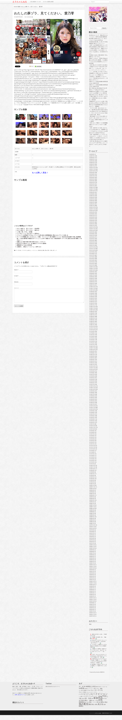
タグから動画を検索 (48, 1)
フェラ (91, 696)
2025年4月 (91, 180)
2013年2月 (91, 422)
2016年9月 (91, 351)
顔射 (104, 704)
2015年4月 (91, 379)
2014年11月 (92, 387)
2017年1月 (91, 344)
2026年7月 (91, 156)
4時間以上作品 (91, 686)
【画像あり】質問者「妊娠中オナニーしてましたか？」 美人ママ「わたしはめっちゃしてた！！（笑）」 (98, 650)
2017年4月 (91, 339)
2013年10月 (92, 409)
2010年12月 (92, 465)
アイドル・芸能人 (92, 688)
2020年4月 (91, 280)
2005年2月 (91, 578)
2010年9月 (91, 470)
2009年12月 (92, 485)
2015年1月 (91, 384)
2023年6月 (91, 217)
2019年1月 (91, 305)
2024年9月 (91, 192)
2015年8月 (91, 372)
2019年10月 (92, 290)
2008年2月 (91, 521)
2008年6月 (91, 515)
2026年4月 (91, 161)
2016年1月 (91, 364)
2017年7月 (91, 334)
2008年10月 (92, 508)
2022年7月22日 (19, 17)
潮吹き (103, 702)
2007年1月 (91, 543)
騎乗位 (81, 706)
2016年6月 (91, 356)
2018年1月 (91, 324)
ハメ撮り (81, 696)
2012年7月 (91, 434)
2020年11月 (92, 268)
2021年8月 (91, 253)
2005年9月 (91, 569)
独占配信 (83, 704)
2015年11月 (92, 367)
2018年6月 (91, 316)
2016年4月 (91, 359)
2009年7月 (91, 493)
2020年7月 (91, 275)
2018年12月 (92, 306)
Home (15, 6)
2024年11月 (92, 189)
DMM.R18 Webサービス (107, 713)
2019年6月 (91, 296)
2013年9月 (91, 411)
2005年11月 (92, 566)
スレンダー (94, 690)
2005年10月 (92, 568)
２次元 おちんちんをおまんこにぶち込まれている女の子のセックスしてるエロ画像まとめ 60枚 (98, 656)
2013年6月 (91, 415)
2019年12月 (92, 286)
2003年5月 (91, 607)
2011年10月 (92, 449)
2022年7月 (91, 235)
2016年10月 (92, 349)
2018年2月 (91, 323)
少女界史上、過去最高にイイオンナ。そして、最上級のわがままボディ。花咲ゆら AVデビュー (98, 78)
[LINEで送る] (38, 66)
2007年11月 (92, 526)
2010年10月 (92, 468)
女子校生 (81, 700)
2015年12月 (92, 366)
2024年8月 (91, 194)
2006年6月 (91, 554)
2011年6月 (91, 455)
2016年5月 (91, 358)
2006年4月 (91, 558)
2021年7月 (91, 255)
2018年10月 (92, 310)
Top (118, 716)
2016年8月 (91, 353)
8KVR (97, 686)
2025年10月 (92, 171)
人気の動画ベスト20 (35, 1)
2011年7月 (91, 454)
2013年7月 (91, 414)
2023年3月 (91, 222)
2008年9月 (91, 510)
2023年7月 (91, 215)
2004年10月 (92, 584)
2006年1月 (91, 563)
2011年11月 (92, 447)
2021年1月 (91, 265)
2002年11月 (92, 614)
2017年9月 (91, 331)
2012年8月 (91, 432)
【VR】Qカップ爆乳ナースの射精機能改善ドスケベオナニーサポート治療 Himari (98, 124)
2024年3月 (91, 202)
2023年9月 (91, 212)
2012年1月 (91, 444)
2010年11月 (92, 467)
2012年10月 (92, 429)
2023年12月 (92, 207)
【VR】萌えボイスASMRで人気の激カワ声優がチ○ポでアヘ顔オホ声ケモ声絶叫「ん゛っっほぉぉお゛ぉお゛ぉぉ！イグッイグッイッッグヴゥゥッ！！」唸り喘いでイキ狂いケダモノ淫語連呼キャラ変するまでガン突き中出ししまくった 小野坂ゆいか (98, 70)
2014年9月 (91, 391)
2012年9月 (91, 430)
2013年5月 (91, 417)
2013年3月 (91, 420)
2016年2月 (91, 363)
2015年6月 (91, 376)
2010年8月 (91, 472)
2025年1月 (91, 185)
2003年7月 (91, 604)
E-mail (15, 276)
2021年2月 (91, 263)
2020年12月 (92, 267)
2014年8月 (91, 392)
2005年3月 (91, 576)
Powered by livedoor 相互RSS (97, 672)
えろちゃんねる (19, 2)
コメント (16, 288)
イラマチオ (67, 167)
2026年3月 (91, 162)
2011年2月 (91, 462)
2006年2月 (91, 561)
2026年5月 (91, 159)
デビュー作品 (82, 692)
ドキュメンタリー (89, 692)
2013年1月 (91, 424)
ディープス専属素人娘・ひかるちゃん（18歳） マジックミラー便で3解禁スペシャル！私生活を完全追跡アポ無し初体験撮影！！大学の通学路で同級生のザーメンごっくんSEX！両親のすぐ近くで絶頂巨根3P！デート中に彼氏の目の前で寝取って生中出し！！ (49, 238)
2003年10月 (92, 601)
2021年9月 (91, 252)
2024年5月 (91, 199)
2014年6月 (91, 396)
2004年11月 (92, 583)
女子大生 (105, 698)
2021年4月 (91, 260)
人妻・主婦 (87, 698)
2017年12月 (92, 326)
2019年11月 (92, 288)
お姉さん (29, 250)
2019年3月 (91, 301)
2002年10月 (92, 616)
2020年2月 (91, 283)
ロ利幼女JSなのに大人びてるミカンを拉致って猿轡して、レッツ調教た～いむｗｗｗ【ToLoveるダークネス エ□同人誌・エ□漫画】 (98, 660)
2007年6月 (91, 535)
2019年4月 (91, 300)
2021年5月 (91, 258)
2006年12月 (92, 545)
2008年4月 (91, 518)
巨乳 (101, 700)
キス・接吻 (99, 688)
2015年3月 (91, 381)
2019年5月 (91, 298)
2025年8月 (91, 174)
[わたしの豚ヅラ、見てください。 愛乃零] (48, 41)
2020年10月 (92, 270)
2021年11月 (92, 248)
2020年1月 (91, 285)
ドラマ (95, 692)
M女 (35, 168)
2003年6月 (91, 606)
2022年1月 (91, 245)
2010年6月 (91, 475)
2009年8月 (91, 492)
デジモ (100, 690)
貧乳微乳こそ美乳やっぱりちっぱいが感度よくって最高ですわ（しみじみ (98, 666)
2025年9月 (91, 172)
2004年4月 (91, 593)
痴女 (90, 704)
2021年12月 (92, 247)
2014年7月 (91, 394)
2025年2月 (91, 184)
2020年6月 (91, 276)
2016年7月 (91, 354)
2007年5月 (91, 536)
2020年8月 (91, 273)
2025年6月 (91, 177)
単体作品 (34, 167)
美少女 (100, 704)
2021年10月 (92, 250)
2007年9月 (91, 530)
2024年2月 (91, 204)
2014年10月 (92, 389)
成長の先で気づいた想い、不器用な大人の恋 (98, 635)
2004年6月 (91, 589)
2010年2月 (91, 482)
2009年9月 (91, 490)
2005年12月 (92, 564)
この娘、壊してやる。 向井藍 (24, 232)
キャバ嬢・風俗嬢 (82, 690)
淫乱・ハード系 (93, 702)
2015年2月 (91, 382)
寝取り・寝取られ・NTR (91, 700)
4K (85, 686)
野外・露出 (73, 167)
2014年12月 (92, 386)
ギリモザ (88, 690)
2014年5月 (91, 397)
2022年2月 (91, 243)
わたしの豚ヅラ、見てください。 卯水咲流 (28, 228)
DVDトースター (102, 686)
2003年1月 (91, 611)
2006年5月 (91, 556)
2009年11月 (92, 487)
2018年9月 (91, 311)
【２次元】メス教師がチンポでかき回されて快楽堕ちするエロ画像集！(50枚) (98, 646)
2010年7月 (91, 473)
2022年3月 (91, 242)
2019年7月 (91, 295)
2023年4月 (91, 220)
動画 (19, 6)
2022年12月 (92, 227)
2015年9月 (91, 371)
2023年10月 (92, 210)
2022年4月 (91, 240)
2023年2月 (91, 223)
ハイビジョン (41, 167)
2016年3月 (91, 361)
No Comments (28, 17)
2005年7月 (91, 571)
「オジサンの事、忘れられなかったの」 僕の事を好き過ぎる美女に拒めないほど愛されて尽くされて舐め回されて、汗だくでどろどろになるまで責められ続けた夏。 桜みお (98, 111)
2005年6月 (91, 573)
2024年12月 (92, 187)
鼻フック (53, 167)
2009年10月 (92, 488)
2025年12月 (92, 167)
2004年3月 (91, 594)
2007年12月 (92, 525)
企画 (92, 698)
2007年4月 (91, 538)
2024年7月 (91, 195)
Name (15, 270)
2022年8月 (91, 233)
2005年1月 (91, 579)
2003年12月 (92, 598)
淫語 (99, 702)
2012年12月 (92, 425)
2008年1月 (91, 523)
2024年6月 (91, 197)
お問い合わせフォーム (20, 694)
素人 (93, 704)
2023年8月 (91, 214)
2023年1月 (91, 225)
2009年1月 (91, 503)
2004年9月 (91, 586)
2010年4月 (91, 478)
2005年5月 (91, 574)
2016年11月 (92, 348)
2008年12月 (92, 505)
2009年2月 (91, 502)
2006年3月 (91, 559)
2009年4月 (91, 498)
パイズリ (86, 696)
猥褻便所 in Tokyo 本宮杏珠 (24, 245)
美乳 (96, 704)
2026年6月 (91, 157)
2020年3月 (91, 281)
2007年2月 (91, 541)
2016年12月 (92, 346)
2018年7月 (91, 315)
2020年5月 (91, 278)
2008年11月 (92, 507)
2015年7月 (91, 374)
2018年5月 (91, 318)
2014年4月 (91, 399)
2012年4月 (91, 439)
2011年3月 (91, 460)
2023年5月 (91, 219)
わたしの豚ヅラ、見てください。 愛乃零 (42, 148)
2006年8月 (91, 551)
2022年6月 (91, 237)
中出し (105, 696)
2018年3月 (91, 321)
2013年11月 (92, 407)
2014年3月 (91, 401)
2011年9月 (91, 450)
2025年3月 (91, 182)
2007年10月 (92, 528)
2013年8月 (91, 412)
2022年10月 (92, 230)
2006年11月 (92, 546)
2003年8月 (91, 602)
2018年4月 (91, 319)
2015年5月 (91, 377)
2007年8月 (91, 531)
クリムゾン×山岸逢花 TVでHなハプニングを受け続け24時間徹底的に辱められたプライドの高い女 (42, 235)
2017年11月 (92, 328)
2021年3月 (91, 262)
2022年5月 (91, 238)
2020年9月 (91, 271)
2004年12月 (92, 581)
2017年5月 (91, 338)
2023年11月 (92, 209)
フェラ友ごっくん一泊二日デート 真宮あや (28, 233)
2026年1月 (91, 166)
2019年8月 (91, 293)
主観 (80, 698)
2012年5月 (91, 437)
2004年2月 (91, 596)
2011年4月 (91, 459)
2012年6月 (91, 435)
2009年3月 (91, 500)
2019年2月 (91, 303)
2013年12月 (92, 406)
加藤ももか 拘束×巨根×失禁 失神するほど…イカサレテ (31, 242)
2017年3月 (91, 341)
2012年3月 (91, 440)
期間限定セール (84, 702)
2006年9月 (91, 550)
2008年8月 (91, 511)
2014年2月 (91, 402)
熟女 (106, 702)
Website (16, 282)
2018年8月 (91, 313)
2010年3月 (91, 480)
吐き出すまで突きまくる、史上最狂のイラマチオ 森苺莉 (31, 243)
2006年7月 (91, 553)
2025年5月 (91, 179)
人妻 (83, 698)
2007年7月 (91, 533)
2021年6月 (91, 257)
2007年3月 (91, 540)
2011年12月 (92, 445)
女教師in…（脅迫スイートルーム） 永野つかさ (29, 247)
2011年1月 (91, 463)
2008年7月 (91, 513)
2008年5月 (91, 516)
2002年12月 (92, 612)
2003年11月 (92, 599)
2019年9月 (91, 291)
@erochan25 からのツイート (53, 686)
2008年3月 (91, 520)
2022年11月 (92, 228)
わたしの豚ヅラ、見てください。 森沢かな (28, 230)
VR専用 (81, 688)
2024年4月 (91, 200)
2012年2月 (91, 442)
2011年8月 (91, 452)
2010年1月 (91, 483)
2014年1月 (91, 404)
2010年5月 (91, 477)
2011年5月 (91, 457)
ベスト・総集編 (98, 696)
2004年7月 (91, 588)
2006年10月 (92, 548)
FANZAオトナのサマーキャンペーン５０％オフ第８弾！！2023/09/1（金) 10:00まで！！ (98, 641)
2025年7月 (91, 176)
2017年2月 (91, 343)
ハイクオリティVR (85, 694)
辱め (58, 167)
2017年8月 (91, 333)
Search (104, 28)
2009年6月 (91, 495)
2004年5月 (91, 591)
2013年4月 (91, 419)
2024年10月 (92, 190)
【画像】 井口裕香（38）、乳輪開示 (98, 637)
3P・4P (48, 167)
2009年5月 (91, 497)
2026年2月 (91, 164)
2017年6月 (91, 336)
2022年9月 (91, 232)
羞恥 (61, 167)
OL (106, 686)
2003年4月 (91, 609)
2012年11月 (92, 427)
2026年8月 (91, 154)
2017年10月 (92, 329)
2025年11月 (92, 169)
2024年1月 (91, 205)
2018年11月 (92, 308)
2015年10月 (92, 369)
